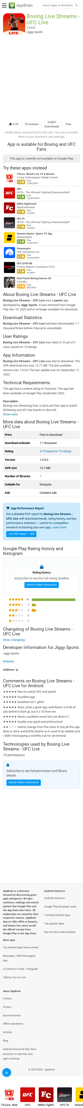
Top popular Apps (54, 923)
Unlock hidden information (42, 584)
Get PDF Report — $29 (21, 533)
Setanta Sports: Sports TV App (34, 233)
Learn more (59, 527)
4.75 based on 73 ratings (55, 451)
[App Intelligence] (6, 1072)
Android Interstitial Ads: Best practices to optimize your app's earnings (19, 1054)
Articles (7, 1032)
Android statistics (54, 898)
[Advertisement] (41, 77)
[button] (41, 669)
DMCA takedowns (13, 1023)
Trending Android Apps (57, 915)
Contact (7, 998)
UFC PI (20, 218)
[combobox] (58, 5)
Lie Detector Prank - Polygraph (20, 968)
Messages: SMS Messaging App (19, 958)
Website (8, 661)
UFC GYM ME (24, 263)
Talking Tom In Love (14, 977)
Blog (5, 1040)
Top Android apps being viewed (20, 947)
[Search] (76, 5)
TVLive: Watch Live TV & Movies (36, 174)
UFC (19, 188)
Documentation (12, 1015)
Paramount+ (24, 248)
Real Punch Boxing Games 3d (34, 278)
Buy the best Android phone (60, 932)
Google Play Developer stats (60, 906)
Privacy (7, 1007)
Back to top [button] (73, 1074)
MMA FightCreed (26, 203)
